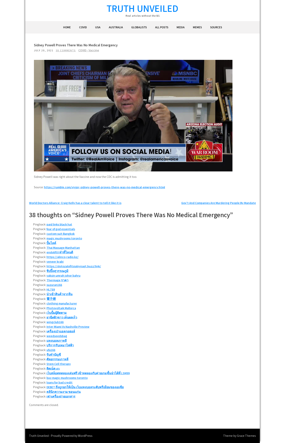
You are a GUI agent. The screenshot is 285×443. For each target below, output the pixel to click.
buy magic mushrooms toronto (67, 378)
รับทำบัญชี (54, 355)
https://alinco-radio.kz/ (63, 257)
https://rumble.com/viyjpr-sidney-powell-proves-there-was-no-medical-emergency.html (104, 187)
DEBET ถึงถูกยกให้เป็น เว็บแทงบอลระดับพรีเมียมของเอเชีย (85, 387)
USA (97, 27)
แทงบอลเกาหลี (57, 341)
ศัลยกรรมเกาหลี (57, 359)
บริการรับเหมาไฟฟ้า (60, 345)
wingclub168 (55, 322)
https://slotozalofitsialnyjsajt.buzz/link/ (74, 266)
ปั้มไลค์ (51, 243)
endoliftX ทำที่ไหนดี (60, 252)
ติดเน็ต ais (53, 368)
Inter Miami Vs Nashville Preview (68, 327)
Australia (116, 27)
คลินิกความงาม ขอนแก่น (64, 392)
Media (181, 27)
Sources (216, 27)
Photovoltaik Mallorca (61, 308)
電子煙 (51, 299)
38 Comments (66, 50)
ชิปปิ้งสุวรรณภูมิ (57, 271)
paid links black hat (59, 224)
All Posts (161, 27)
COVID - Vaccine (88, 50)
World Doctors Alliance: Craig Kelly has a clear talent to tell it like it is (75, 203)
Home (67, 27)
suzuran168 (54, 285)
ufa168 (51, 350)
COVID (83, 27)
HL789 (51, 289)
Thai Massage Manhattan (63, 248)
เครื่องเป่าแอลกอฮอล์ (61, 331)
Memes (197, 27)
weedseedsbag (57, 336)
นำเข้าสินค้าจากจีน (60, 294)
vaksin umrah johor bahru (63, 276)
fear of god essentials (61, 229)
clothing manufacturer (62, 303)
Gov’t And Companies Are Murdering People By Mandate (218, 203)
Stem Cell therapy (59, 364)
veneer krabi (55, 262)
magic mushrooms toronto (64, 238)
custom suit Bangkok (61, 234)
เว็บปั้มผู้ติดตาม (57, 313)
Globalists (139, 27)
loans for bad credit (60, 382)
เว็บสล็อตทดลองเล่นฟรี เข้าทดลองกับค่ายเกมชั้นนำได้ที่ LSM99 (88, 373)
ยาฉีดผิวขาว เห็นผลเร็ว (62, 317)
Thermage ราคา (57, 280)
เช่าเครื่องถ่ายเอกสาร (61, 396)
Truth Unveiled (142, 8)
